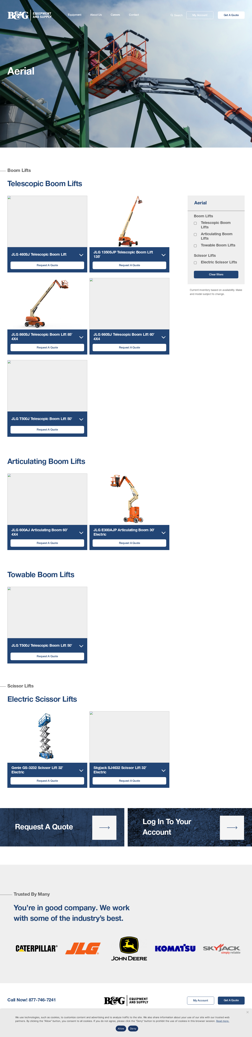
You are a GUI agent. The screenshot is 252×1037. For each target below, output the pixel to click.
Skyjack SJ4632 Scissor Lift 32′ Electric (120, 770)
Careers (115, 15)
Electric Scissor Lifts (219, 263)
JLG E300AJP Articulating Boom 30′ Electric (124, 533)
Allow (121, 1028)
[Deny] (247, 1012)
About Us (96, 15)
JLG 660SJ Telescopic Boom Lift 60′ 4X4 (124, 337)
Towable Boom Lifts (218, 246)
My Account (199, 15)
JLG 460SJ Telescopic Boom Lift (38, 255)
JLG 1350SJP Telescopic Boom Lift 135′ (123, 255)
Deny (133, 1028)
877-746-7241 (42, 1000)
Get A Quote (231, 15)
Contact (134, 15)
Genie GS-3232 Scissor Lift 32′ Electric (37, 770)
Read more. (222, 1020)
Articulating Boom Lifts (216, 237)
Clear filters (216, 274)
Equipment (74, 15)
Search (178, 15)
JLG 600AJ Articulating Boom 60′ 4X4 (39, 533)
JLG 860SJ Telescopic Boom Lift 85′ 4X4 (41, 337)
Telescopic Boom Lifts (216, 225)
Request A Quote (47, 265)
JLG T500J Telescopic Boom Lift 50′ (41, 419)
